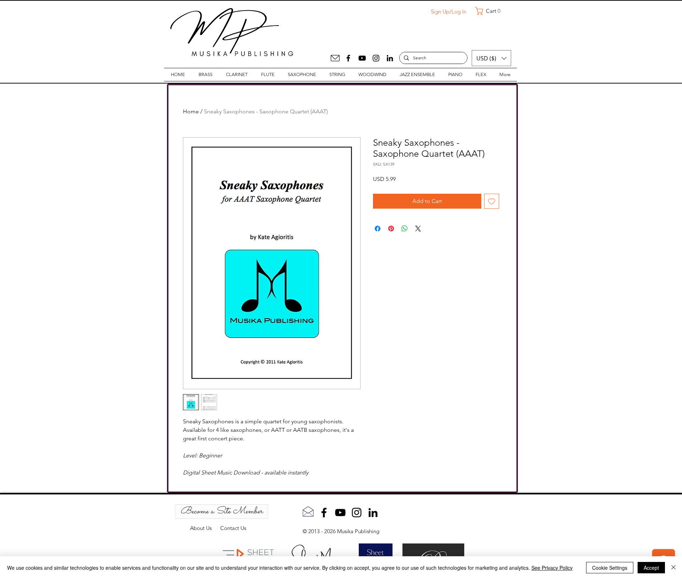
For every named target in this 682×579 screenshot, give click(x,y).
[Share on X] (418, 228)
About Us (205, 528)
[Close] (673, 567)
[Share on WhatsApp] (404, 228)
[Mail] (335, 58)
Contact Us (233, 528)
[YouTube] (362, 58)
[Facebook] (348, 58)
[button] (490, 11)
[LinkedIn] (389, 58)
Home (191, 111)
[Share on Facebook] (377, 228)
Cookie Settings (609, 567)
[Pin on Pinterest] (391, 228)
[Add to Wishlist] (491, 201)
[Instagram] (376, 58)
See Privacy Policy (552, 567)
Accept (651, 567)
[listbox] (491, 58)
